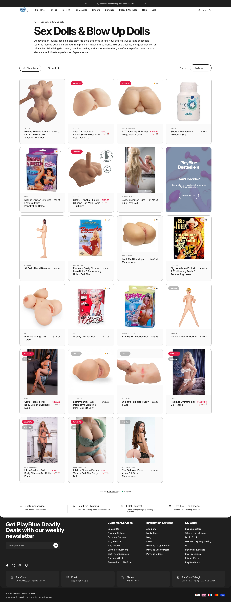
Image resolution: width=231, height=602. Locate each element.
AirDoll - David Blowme (37, 268)
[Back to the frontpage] (35, 22)
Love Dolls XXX (31, 399)
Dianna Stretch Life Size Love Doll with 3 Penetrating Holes (37, 202)
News (149, 541)
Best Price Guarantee (118, 554)
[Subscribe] (55, 545)
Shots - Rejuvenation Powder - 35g (182, 133)
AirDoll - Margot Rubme (184, 336)
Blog (148, 537)
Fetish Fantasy (128, 128)
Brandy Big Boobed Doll (135, 336)
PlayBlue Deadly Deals (157, 549)
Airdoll (27, 265)
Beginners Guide (116, 558)
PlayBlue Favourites (195, 549)
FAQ (187, 545)
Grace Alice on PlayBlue (119, 562)
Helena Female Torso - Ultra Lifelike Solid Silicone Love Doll (37, 134)
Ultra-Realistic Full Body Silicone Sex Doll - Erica (37, 473)
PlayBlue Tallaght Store (158, 545)
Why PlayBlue (114, 541)
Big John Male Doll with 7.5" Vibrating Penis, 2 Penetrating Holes (184, 271)
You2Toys (126, 399)
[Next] (145, 3)
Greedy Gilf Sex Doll (84, 336)
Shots (173, 128)
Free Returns (114, 545)
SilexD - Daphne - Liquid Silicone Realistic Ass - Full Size (86, 134)
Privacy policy (20, 597)
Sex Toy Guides (193, 554)
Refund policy (10, 597)
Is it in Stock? (192, 537)
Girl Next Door (128, 467)
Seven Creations (129, 333)
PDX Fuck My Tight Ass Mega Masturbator (135, 133)
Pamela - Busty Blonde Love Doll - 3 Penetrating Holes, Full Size (87, 271)
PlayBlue (28, 197)
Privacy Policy (192, 558)
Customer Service (117, 537)
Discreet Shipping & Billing (198, 541)
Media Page (152, 533)
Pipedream (77, 399)
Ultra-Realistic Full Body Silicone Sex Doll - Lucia (37, 404)
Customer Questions (118, 549)
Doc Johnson (78, 265)
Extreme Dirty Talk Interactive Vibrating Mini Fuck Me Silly (84, 404)
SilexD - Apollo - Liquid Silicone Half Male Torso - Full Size (86, 202)
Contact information (45, 597)
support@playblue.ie (79, 581)
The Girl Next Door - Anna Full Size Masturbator (133, 473)
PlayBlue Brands (193, 562)
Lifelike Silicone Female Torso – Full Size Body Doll (86, 473)
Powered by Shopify (28, 593)
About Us (151, 529)
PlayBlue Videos (154, 554)
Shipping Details (193, 529)
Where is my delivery (195, 533)
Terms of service (32, 597)
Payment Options (116, 533)
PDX (26, 333)
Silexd (27, 128)
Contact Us (113, 529)
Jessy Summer (128, 197)
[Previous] (85, 3)
